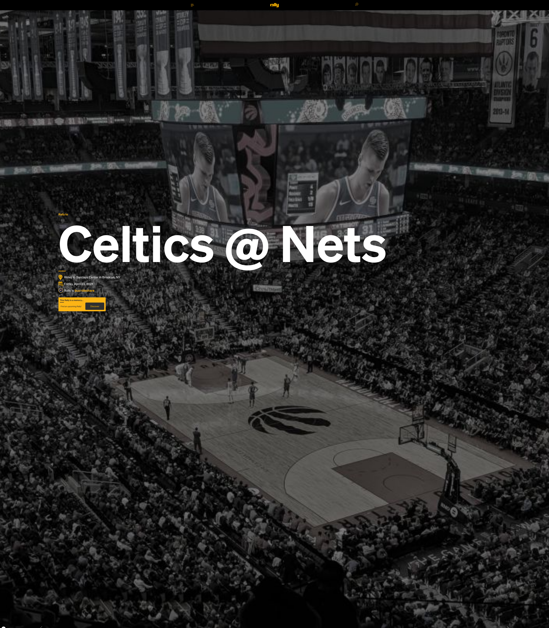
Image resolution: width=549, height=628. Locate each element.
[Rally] (274, 5)
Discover (94, 306)
